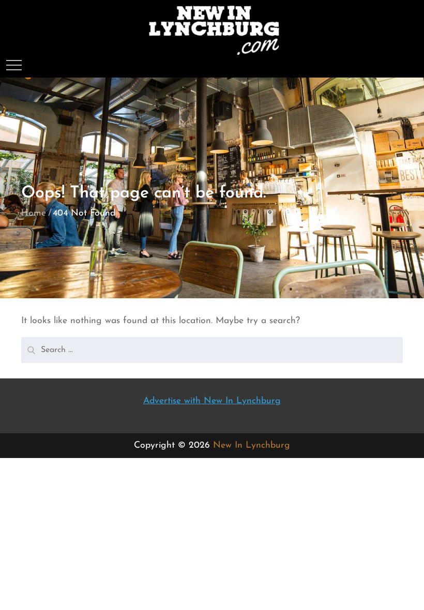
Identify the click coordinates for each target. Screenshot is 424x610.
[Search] (30, 346)
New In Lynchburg (251, 445)
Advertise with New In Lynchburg (212, 400)
